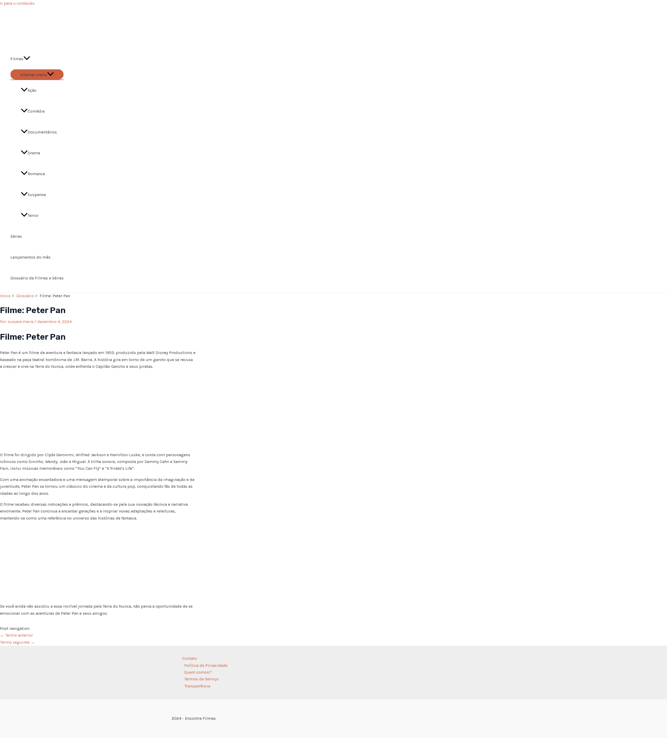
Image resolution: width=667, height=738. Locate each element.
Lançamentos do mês (30, 257)
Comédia (36, 111)
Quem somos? (198, 672)
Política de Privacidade (205, 665)
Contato (189, 658)
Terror (33, 215)
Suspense (37, 194)
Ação (32, 90)
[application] (26, 58)
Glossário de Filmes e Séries (37, 278)
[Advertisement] (97, 410)
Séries (16, 236)
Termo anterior (16, 635)
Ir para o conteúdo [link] (17, 3)
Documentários (42, 132)
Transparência (197, 686)
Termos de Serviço (201, 678)
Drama (34, 152)
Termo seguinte (17, 642)
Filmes (16, 58)
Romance (36, 173)
